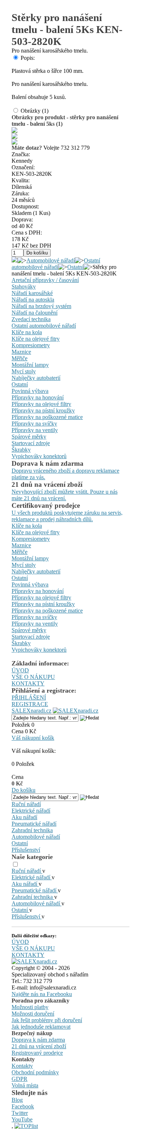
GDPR (19, 1079)
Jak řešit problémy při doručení (47, 1020)
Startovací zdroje (31, 443)
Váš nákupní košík (33, 738)
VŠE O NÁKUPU (33, 677)
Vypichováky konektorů (39, 456)
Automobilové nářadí (50, 260)
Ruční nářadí (26, 804)
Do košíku (23, 790)
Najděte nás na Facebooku (42, 994)
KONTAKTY (28, 683)
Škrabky (21, 450)
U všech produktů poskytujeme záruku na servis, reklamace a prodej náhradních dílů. (67, 516)
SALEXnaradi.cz (31, 711)
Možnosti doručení (33, 1014)
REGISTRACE (30, 704)
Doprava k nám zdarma (38, 1040)
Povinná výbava (30, 391)
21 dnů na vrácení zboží (39, 1046)
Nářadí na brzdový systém (41, 306)
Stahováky (24, 286)
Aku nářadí (24, 817)
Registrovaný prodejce (37, 1053)
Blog (17, 1100)
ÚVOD (20, 670)
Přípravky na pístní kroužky (43, 410)
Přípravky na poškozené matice (47, 417)
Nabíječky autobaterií (36, 378)
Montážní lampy (30, 365)
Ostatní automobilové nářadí (56, 263)
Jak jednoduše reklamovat (41, 1027)
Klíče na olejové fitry (36, 339)
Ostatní (75, 267)
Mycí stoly (24, 371)
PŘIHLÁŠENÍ (29, 697)
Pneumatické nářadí (34, 824)
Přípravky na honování (38, 397)
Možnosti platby (30, 1007)
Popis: (28, 58)
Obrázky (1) (34, 111)
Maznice (21, 352)
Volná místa (25, 1085)
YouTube (22, 1119)
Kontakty (22, 1066)
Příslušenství (26, 850)
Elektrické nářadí (31, 811)
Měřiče (19, 358)
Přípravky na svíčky (34, 423)
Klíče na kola (27, 332)
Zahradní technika (32, 830)
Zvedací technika (31, 319)
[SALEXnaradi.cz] (34, 961)
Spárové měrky (29, 436)
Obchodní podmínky (35, 1072)
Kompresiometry (31, 345)
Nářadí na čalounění (34, 313)
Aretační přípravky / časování (45, 280)
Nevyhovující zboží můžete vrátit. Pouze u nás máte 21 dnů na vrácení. (65, 495)
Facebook (23, 1106)
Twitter (20, 1113)
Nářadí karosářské (32, 293)
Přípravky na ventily (35, 430)
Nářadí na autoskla (33, 299)
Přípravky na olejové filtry (41, 404)
